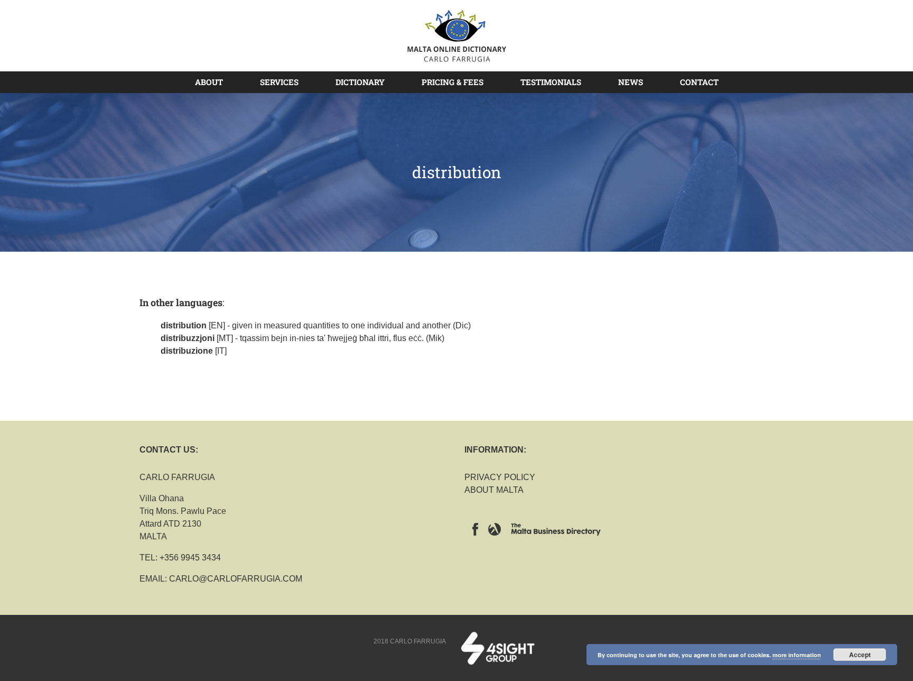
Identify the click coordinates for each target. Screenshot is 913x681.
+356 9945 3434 (190, 557)
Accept (860, 654)
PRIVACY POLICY (499, 477)
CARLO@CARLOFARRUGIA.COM (235, 578)
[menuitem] (215, 82)
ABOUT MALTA (494, 489)
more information (796, 655)
